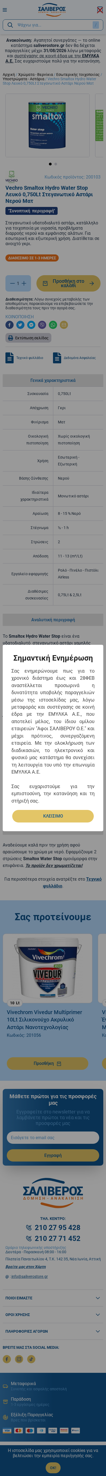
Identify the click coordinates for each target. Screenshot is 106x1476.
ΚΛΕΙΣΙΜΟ (53, 816)
